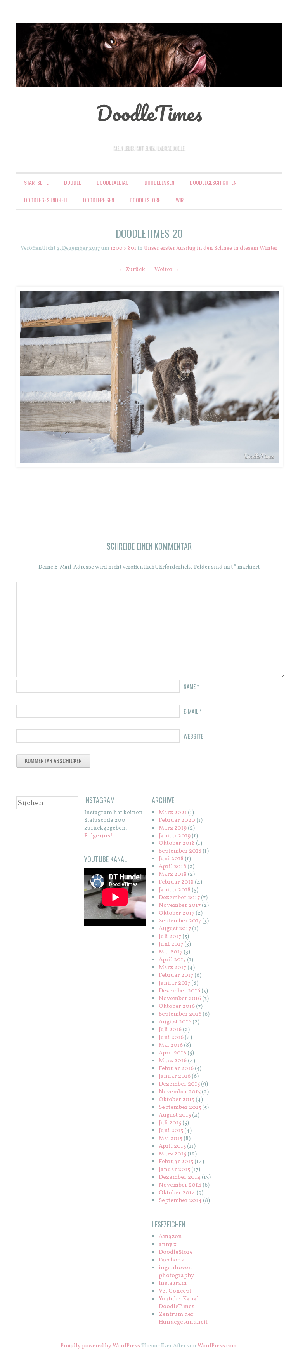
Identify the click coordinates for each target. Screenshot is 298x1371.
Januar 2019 (175, 836)
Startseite (36, 182)
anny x (168, 1245)
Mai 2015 (170, 1138)
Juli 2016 (170, 1030)
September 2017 (180, 921)
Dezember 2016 (179, 991)
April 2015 (172, 1146)
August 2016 (175, 1022)
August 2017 (175, 929)
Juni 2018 (171, 859)
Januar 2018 (175, 890)
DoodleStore (145, 200)
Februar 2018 (176, 882)
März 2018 (173, 874)
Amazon (170, 1237)
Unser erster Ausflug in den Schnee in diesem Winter (210, 248)
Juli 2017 (170, 937)
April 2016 (172, 1053)
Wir (180, 200)
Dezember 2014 (180, 1177)
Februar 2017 (176, 975)
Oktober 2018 (177, 843)
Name (191, 686)
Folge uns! (98, 836)
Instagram (173, 1283)
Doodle (72, 182)
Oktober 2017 (176, 913)
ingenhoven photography (176, 1272)
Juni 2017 (171, 944)
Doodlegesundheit (46, 200)
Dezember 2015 (179, 1084)
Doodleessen (159, 182)
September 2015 (180, 1107)
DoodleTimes (149, 113)
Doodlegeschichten (213, 182)
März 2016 (173, 1061)
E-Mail (193, 711)
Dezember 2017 (179, 898)
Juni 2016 (171, 1037)
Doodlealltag (113, 182)
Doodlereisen (98, 200)
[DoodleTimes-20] (148, 377)
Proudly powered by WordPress (100, 1346)
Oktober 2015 (176, 1100)
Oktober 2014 (177, 1193)
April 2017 (172, 960)
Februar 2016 (176, 1069)
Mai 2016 (171, 1045)
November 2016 (180, 999)
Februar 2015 (176, 1162)
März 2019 (173, 828)
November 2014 (180, 1185)
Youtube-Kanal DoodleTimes (179, 1303)
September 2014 (180, 1201)
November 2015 (180, 1092)
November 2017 (180, 905)
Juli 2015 (170, 1123)
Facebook (171, 1260)
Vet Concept (175, 1291)
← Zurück (131, 270)
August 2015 (175, 1115)
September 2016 (180, 1014)
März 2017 (172, 968)
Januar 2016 (175, 1076)
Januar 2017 (174, 983)
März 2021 (173, 813)
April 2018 (172, 867)
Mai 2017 (170, 952)
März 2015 (172, 1154)
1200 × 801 (123, 248)
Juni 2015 (171, 1131)
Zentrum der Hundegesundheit (183, 1318)
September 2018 (180, 851)
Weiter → (167, 270)
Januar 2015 (174, 1170)
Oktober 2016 (177, 1006)
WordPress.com (217, 1346)
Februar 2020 (177, 820)
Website (193, 736)
